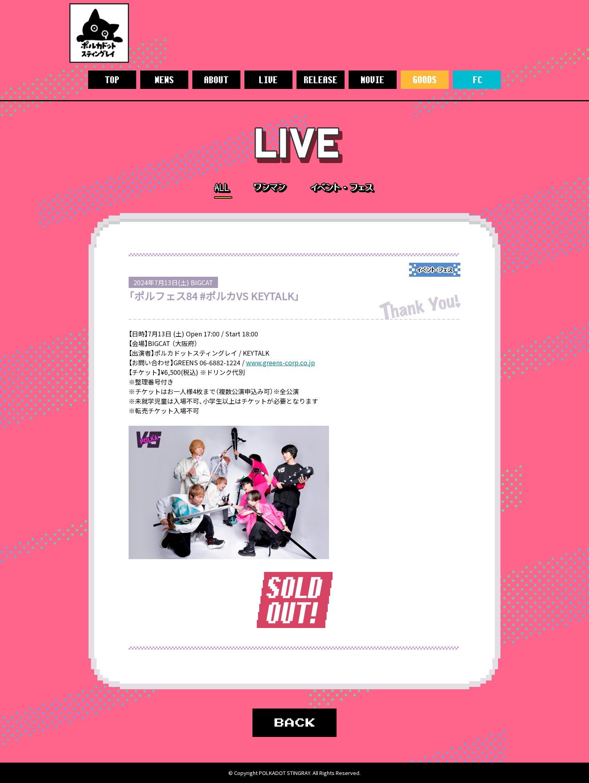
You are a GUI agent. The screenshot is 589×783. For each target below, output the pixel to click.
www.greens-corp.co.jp (280, 362)
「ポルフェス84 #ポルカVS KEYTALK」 (214, 295)
